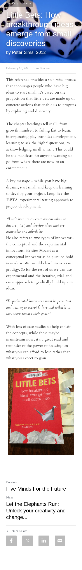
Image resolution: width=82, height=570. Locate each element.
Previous (11, 482)
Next (9, 497)
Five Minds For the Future (36, 489)
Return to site (21, 4)
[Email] (60, 541)
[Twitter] (27, 541)
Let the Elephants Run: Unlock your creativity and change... (36, 510)
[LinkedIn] (43, 541)
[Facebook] (11, 541)
